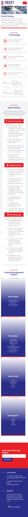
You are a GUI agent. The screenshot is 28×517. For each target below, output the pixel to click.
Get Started (7, 459)
